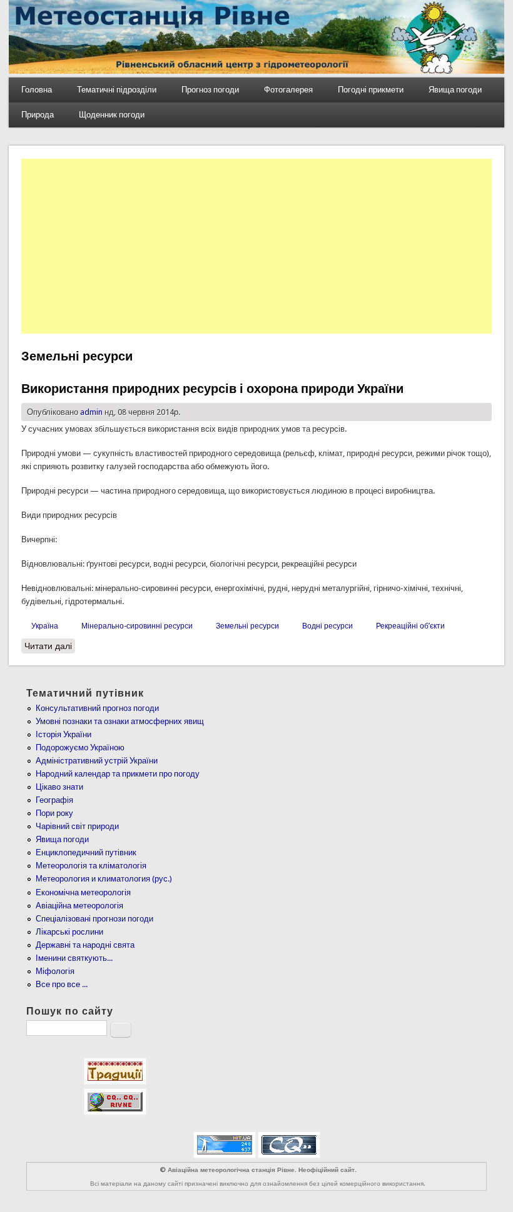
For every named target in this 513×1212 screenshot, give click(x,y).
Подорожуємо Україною (80, 747)
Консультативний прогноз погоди (97, 708)
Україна (44, 626)
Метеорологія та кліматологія (91, 865)
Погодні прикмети (371, 89)
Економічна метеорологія (83, 892)
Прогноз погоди (210, 89)
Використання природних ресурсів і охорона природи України (212, 388)
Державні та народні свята (85, 945)
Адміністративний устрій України (97, 760)
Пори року (54, 813)
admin (91, 412)
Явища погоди (455, 89)
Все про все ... (62, 984)
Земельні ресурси (247, 626)
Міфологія (55, 971)
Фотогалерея (288, 89)
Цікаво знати (59, 787)
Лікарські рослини (69, 931)
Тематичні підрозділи (116, 89)
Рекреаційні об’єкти (410, 626)
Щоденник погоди (112, 114)
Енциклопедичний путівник (86, 852)
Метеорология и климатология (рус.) (104, 878)
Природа (37, 114)
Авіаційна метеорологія (79, 905)
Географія (54, 800)
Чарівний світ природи (77, 826)
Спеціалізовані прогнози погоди (94, 918)
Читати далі (49, 646)
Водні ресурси (327, 626)
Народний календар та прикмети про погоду (118, 773)
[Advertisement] (257, 246)
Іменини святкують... (74, 958)
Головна (36, 89)
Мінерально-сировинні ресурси (137, 626)
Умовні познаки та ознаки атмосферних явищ (120, 721)
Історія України (63, 734)
